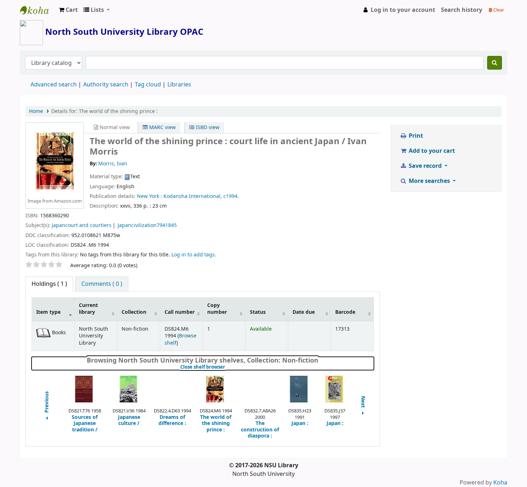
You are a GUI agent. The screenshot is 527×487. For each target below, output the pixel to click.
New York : (149, 196)
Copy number (217, 309)
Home (36, 111)
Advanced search (53, 84)
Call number (180, 312)
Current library (88, 309)
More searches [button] (429, 181)
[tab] (101, 284)
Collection (134, 312)
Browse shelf (180, 339)
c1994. (231, 196)
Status (258, 312)
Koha (500, 482)
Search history (461, 10)
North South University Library (38, 10)
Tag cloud (148, 84)
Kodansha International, (192, 196)
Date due (304, 312)
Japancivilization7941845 (147, 225)
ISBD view (206, 127)
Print (415, 136)
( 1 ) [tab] (49, 284)
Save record (425, 166)
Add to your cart (431, 151)
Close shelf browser (226, 367)
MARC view (162, 127)
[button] (68, 10)
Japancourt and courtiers (81, 225)
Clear (498, 9)
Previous (47, 402)
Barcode (345, 312)
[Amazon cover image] (55, 160)
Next (363, 402)
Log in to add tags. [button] (193, 255)
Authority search (105, 84)
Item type (48, 312)
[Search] (494, 63)
